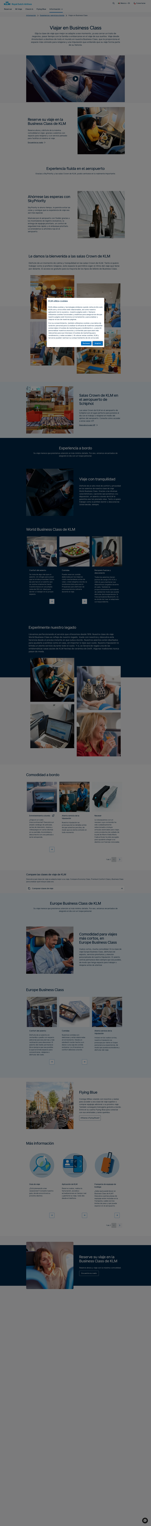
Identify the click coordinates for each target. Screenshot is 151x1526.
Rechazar (86, 343)
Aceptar (98, 343)
